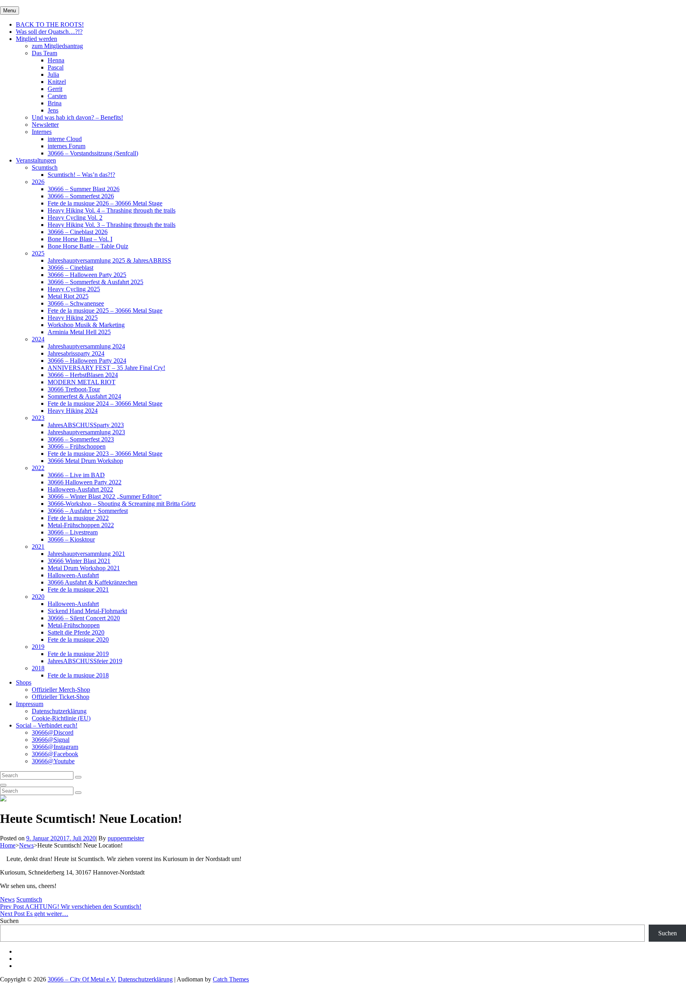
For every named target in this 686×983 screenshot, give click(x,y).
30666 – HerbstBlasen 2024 (83, 375)
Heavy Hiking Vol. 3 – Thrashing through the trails (111, 224)
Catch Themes (231, 979)
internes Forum (66, 146)
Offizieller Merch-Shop (61, 689)
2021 (38, 546)
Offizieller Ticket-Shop (60, 696)
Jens (53, 110)
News (26, 845)
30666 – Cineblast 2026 (78, 231)
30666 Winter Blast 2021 (79, 560)
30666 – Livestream (73, 532)
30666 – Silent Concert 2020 (84, 618)
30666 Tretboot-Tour (74, 389)
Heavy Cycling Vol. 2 (75, 217)
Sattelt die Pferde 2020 (76, 632)
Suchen (9, 920)
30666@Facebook (55, 754)
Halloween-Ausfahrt (73, 575)
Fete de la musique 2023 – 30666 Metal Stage (105, 453)
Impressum (29, 703)
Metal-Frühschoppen (74, 625)
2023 (38, 417)
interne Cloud (65, 138)
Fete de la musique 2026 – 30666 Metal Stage (105, 203)
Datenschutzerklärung (59, 711)
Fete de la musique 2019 (78, 653)
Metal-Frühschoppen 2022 (81, 525)
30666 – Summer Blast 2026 (83, 189)
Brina (55, 103)
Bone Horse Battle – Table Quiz (88, 246)
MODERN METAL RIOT (82, 382)
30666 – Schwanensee (76, 303)
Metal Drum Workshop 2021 (84, 568)
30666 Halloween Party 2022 (84, 482)
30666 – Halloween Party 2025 (87, 274)
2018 (38, 668)
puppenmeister (126, 838)
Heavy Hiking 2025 (73, 317)
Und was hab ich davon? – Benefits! (77, 117)
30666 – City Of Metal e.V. (82, 979)
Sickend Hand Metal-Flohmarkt (87, 611)
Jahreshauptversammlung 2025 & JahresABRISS (109, 260)
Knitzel (57, 81)
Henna (56, 60)
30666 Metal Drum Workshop (85, 460)
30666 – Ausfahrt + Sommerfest (88, 510)
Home (7, 845)
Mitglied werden (36, 38)
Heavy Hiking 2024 (73, 410)
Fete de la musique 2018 (78, 675)
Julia (53, 74)
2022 (38, 467)
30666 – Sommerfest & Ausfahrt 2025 (95, 282)
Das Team (44, 53)
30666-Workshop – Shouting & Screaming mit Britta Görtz (122, 503)
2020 (38, 596)
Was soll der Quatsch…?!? (49, 31)
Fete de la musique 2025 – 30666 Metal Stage (105, 310)
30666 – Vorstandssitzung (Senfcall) (93, 153)
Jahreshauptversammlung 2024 (86, 346)
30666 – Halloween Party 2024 (87, 360)
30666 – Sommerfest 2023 (81, 439)
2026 (38, 181)
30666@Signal (50, 739)
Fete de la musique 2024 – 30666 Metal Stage (105, 403)
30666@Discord (52, 732)
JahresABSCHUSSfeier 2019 (85, 661)
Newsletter (45, 124)
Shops (23, 682)
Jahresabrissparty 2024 (76, 353)
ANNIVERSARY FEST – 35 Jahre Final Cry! (106, 367)
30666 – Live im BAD (76, 475)
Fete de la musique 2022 (78, 518)
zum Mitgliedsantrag (57, 46)
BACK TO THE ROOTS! (50, 24)
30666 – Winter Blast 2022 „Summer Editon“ (105, 496)
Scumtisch (45, 167)
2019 (38, 646)
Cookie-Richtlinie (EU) (61, 718)
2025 (38, 253)
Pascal (56, 67)
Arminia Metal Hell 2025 (79, 332)
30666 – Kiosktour (71, 539)
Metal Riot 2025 (68, 296)
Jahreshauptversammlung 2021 (86, 553)
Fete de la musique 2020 (78, 639)
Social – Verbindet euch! (46, 725)
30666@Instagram (55, 746)
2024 (38, 339)
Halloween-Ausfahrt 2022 (80, 489)
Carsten (57, 96)
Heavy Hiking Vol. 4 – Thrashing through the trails (111, 210)
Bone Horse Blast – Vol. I (80, 239)
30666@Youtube (53, 761)
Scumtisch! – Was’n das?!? (81, 174)
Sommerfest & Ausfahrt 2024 (84, 396)
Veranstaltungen (36, 160)
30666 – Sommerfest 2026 (81, 196)
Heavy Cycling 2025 (74, 289)
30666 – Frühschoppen (77, 446)
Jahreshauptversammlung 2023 (86, 432)
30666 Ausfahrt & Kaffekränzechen (92, 582)
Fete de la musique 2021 (78, 589)
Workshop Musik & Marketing (86, 324)
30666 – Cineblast (70, 267)
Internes (42, 131)
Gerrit (55, 88)
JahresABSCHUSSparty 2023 (86, 425)
